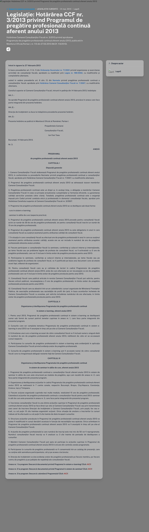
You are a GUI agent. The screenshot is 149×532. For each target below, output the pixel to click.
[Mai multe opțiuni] (8, 49)
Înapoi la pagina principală (22, 9)
